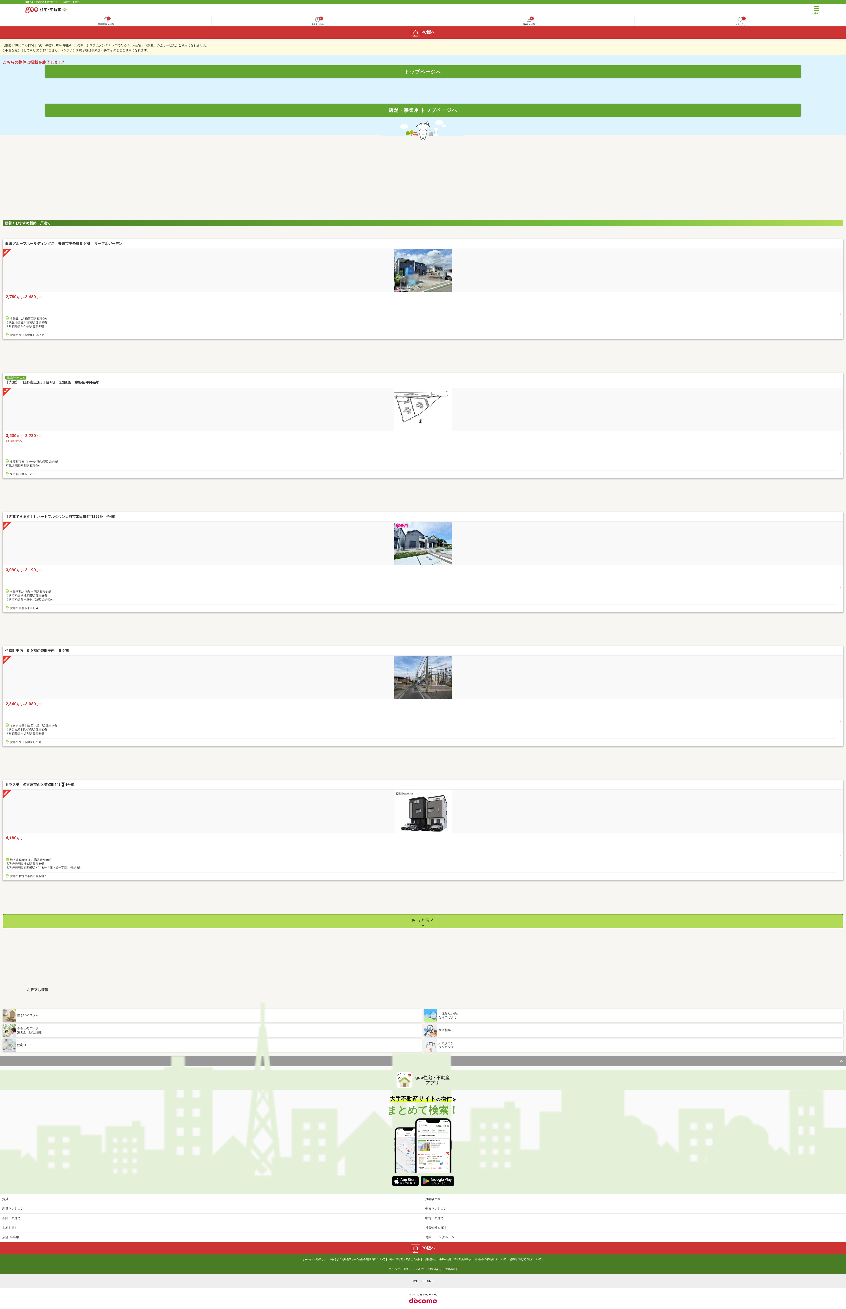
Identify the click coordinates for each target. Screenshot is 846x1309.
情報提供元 (430, 1259)
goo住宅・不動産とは (314, 1259)
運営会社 (450, 1269)
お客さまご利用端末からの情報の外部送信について (357, 1259)
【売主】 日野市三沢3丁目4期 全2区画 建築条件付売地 (52, 382)
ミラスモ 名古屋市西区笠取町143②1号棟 (39, 784)
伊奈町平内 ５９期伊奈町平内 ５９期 (37, 650)
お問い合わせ (434, 1269)
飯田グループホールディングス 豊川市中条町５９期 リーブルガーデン (63, 243)
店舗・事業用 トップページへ (423, 110)
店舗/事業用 (10, 1237)
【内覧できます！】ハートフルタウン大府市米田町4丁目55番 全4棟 (60, 516)
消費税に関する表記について (525, 1259)
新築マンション (13, 1208)
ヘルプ (420, 1269)
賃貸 (5, 1199)
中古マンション (436, 1208)
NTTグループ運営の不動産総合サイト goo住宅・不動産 (52, 2)
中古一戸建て (434, 1218)
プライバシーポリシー (401, 1269)
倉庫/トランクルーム (439, 1237)
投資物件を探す (436, 1227)
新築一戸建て (11, 1218)
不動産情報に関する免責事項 (455, 1259)
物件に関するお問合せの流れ (404, 1259)
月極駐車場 (433, 1199)
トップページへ (422, 72)
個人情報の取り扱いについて (490, 1259)
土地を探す (10, 1227)
